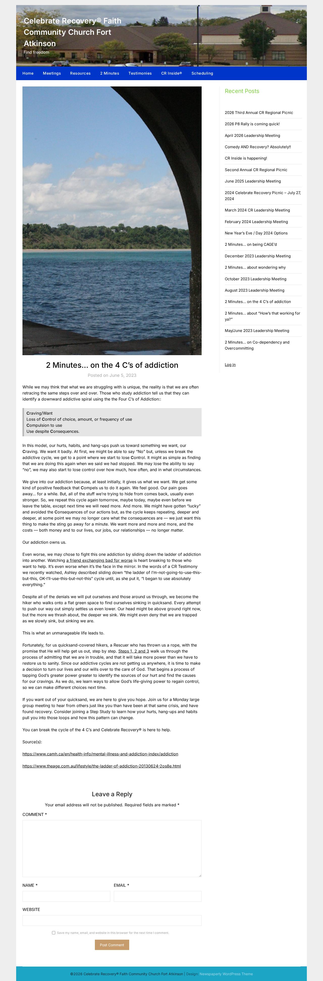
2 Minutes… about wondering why (255, 267)
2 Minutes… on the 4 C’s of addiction (258, 301)
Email (121, 885)
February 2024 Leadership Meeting (256, 221)
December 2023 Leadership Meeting (258, 256)
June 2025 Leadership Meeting (253, 181)
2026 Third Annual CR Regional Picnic (259, 112)
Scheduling (202, 73)
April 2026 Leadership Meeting (252, 135)
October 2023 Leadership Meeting (255, 279)
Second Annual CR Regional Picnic (256, 169)
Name (30, 885)
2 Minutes (109, 73)
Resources (80, 73)
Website (31, 909)
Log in (230, 364)
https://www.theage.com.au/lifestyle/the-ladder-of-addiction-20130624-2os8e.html (101, 766)
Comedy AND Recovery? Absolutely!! (258, 146)
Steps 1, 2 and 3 (133, 651)
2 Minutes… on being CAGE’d (251, 244)
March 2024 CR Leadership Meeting (257, 210)
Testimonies (140, 73)
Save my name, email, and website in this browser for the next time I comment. (113, 933)
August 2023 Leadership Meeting (254, 290)
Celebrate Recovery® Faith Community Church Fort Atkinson (72, 32)
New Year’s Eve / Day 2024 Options (256, 233)
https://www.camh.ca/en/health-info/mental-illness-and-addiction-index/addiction (100, 753)
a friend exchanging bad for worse (99, 560)
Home (28, 73)
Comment (34, 814)
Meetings (52, 73)
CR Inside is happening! (246, 158)
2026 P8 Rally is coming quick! (252, 123)
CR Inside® (171, 73)
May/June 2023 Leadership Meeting (257, 330)
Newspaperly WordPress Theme (226, 974)
